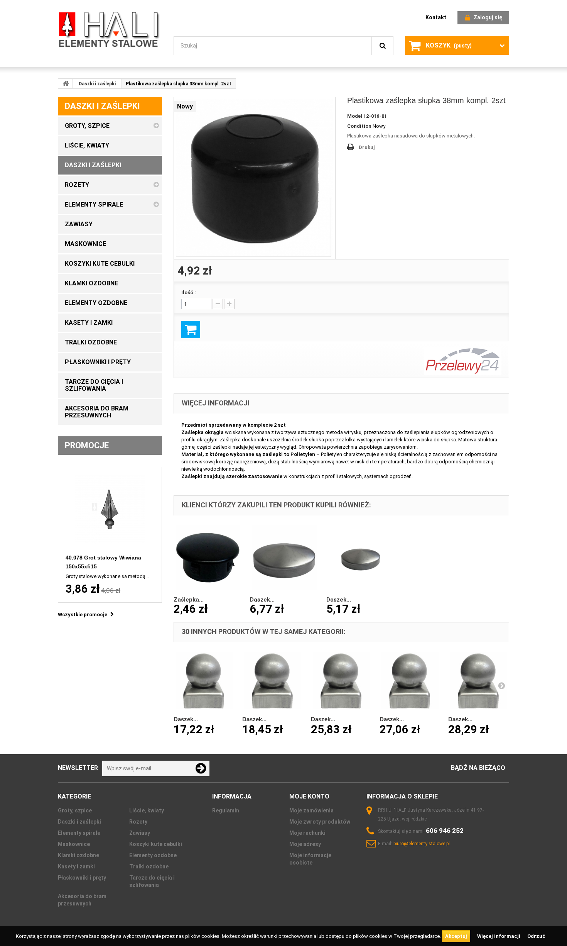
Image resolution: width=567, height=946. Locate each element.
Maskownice (74, 844)
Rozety (138, 822)
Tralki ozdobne (149, 866)
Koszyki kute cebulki (155, 844)
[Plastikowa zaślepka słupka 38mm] (254, 178)
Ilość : (188, 292)
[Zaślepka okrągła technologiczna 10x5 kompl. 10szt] (208, 557)
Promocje (87, 445)
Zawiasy (139, 833)
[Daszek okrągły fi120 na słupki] (284, 557)
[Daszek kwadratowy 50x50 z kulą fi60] (204, 680)
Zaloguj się (488, 17)
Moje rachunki (307, 833)
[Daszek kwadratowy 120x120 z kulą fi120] (478, 680)
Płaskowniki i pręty (82, 878)
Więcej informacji (499, 936)
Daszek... (262, 599)
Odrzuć (536, 936)
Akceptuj (456, 936)
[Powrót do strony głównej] (65, 83)
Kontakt (435, 17)
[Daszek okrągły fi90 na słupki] (360, 557)
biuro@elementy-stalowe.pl (421, 843)
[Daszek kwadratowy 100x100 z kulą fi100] (341, 680)
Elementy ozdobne (153, 855)
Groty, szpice (75, 810)
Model (354, 116)
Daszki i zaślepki (97, 83)
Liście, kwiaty (146, 810)
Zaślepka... (189, 599)
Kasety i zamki (76, 866)
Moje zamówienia (311, 810)
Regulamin (225, 810)
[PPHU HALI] (110, 29)
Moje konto (309, 796)
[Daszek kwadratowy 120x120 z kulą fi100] (410, 680)
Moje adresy (305, 844)
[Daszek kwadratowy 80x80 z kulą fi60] (272, 680)
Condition (359, 126)
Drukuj (367, 147)
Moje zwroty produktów (319, 822)
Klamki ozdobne (78, 855)
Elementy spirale (79, 833)
